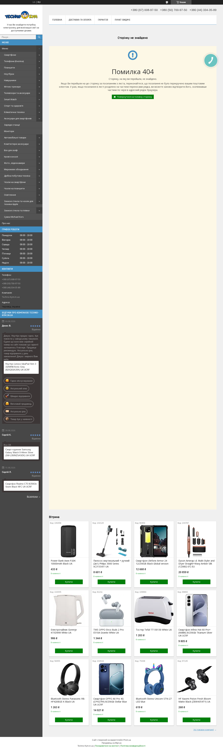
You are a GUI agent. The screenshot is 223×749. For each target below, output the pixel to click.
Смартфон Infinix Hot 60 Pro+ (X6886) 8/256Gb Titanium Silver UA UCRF (195, 632)
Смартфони (10, 54)
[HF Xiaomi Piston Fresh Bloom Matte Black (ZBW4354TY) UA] (196, 679)
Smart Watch (10, 99)
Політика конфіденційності (132, 746)
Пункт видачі (122, 19)
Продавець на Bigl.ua (111, 743)
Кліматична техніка (14, 112)
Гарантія (103, 19)
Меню (5, 48)
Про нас (6, 223)
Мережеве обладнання (16, 169)
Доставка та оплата (80, 19)
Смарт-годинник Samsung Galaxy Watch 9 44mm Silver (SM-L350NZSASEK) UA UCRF (20, 452)
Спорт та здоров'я (13, 105)
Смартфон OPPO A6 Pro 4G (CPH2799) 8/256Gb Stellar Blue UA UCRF (110, 701)
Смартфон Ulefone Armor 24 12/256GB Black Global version (152, 562)
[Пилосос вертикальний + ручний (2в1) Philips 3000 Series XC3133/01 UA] (111, 541)
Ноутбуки (9, 73)
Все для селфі (11, 150)
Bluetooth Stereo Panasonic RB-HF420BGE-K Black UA (68, 700)
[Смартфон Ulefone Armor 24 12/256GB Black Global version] (154, 541)
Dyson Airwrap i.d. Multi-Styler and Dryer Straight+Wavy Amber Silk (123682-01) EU (196, 563)
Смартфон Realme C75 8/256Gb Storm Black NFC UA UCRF (21, 485)
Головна (57, 19)
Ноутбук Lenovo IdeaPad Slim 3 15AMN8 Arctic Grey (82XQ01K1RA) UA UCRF (20, 367)
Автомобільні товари (15, 137)
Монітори (9, 131)
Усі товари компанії (203, 729)
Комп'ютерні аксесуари (16, 143)
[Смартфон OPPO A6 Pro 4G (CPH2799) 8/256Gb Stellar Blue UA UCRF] (111, 679)
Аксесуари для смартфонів (18, 118)
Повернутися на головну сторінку (134, 96)
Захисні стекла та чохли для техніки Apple (18, 203)
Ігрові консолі (11, 156)
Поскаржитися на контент (107, 746)
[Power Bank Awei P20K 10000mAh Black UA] (69, 541)
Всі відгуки (32, 496)
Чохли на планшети (14, 188)
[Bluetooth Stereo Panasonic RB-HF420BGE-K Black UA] (69, 679)
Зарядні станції (12, 124)
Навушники (10, 80)
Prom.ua (127, 740)
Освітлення (10, 194)
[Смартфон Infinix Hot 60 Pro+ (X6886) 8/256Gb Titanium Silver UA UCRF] (196, 610)
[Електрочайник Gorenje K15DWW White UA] (69, 610)
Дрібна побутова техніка (17, 175)
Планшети (9, 67)
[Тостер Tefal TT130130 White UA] (154, 610)
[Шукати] (39, 37)
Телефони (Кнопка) (14, 61)
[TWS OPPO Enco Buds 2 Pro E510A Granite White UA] (111, 610)
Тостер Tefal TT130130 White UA (154, 629)
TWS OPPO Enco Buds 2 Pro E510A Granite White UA (108, 631)
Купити (69, 581)
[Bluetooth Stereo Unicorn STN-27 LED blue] (154, 679)
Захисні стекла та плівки (17, 210)
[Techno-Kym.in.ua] (21, 15)
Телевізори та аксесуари (17, 93)
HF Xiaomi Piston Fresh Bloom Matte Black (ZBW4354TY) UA (194, 700)
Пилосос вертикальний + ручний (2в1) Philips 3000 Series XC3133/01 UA (111, 563)
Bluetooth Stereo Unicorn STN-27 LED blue (154, 700)
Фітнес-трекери (12, 86)
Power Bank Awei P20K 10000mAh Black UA (63, 562)
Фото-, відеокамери (14, 163)
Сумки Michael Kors (14, 216)
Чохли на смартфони (15, 182)
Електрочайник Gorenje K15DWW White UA (64, 631)
